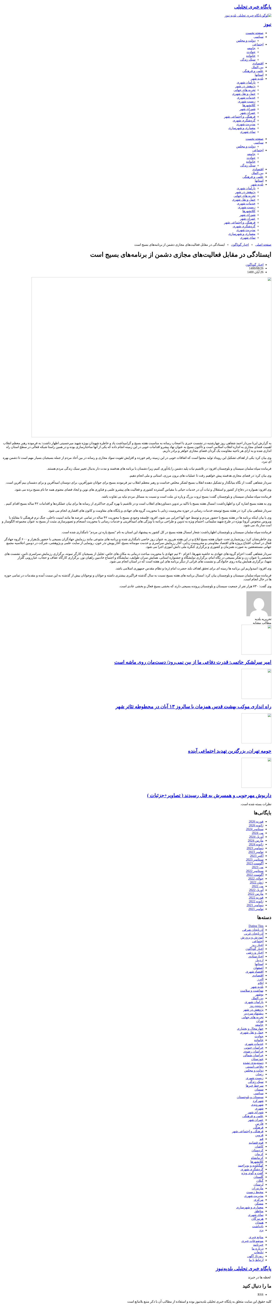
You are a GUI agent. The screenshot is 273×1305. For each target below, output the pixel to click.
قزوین (259, 1135)
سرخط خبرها (254, 1085)
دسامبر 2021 (255, 905)
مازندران (257, 1188)
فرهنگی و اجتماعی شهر (239, 116)
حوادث (251, 52)
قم (261, 1139)
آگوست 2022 (254, 874)
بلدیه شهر (257, 78)
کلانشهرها (248, 105)
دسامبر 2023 (255, 848)
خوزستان (257, 1059)
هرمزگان (257, 1218)
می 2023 (257, 867)
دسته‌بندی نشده (253, 1062)
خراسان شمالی (253, 1055)
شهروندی (257, 1104)
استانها (259, 74)
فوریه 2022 (256, 897)
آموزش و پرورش (252, 937)
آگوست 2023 (254, 863)
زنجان (259, 1074)
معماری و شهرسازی (241, 128)
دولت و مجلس (245, 40)
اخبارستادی (255, 956)
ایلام (260, 983)
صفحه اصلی (263, 244)
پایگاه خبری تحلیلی (252, 6)
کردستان (257, 1150)
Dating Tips (256, 926)
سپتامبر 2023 (254, 859)
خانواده (250, 55)
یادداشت (257, 1226)
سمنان (259, 1089)
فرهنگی (258, 1127)
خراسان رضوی (253, 1051)
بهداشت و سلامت (251, 990)
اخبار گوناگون (240, 244)
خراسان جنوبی (253, 1047)
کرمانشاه (257, 1158)
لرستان (258, 1184)
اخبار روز (257, 945)
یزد (261, 1230)
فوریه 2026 (256, 821)
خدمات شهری (246, 97)
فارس (259, 1123)
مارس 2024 (255, 840)
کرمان (259, 1154)
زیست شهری (246, 101)
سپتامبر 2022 (254, 871)
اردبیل (259, 960)
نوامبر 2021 (255, 909)
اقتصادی (257, 63)
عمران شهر (247, 112)
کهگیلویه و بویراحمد (250, 1165)
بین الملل (257, 67)
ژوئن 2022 (256, 882)
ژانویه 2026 (256, 825)
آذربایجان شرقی (252, 929)
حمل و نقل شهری (243, 93)
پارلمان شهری (246, 82)
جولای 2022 (255, 878)
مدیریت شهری (245, 124)
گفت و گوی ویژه (252, 1173)
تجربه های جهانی (244, 90)
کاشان (259, 1146)
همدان (259, 1222)
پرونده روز (256, 1005)
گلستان (258, 1177)
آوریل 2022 (256, 890)
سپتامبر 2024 (254, 829)
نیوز (267, 24)
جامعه (251, 48)
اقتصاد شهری (254, 971)
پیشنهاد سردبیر (253, 1013)
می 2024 (257, 833)
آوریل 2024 (256, 836)
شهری (259, 1108)
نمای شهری (247, 131)
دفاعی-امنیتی (254, 1066)
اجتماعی (257, 44)
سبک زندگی (247, 59)
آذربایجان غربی (253, 933)
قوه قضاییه (256, 1142)
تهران (259, 1021)
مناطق (258, 1211)
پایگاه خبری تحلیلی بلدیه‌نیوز (243, 1268)
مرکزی (258, 1199)
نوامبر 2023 (255, 852)
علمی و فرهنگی (252, 71)
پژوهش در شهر (245, 86)
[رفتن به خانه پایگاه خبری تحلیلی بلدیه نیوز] (248, 15)
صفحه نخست (254, 33)
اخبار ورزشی (254, 952)
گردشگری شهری (244, 120)
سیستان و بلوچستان (250, 1097)
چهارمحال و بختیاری (250, 1028)
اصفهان (258, 967)
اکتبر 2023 (256, 855)
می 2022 (257, 886)
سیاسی (258, 36)
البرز (260, 979)
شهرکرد (258, 1101)
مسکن (259, 1203)
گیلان (259, 1180)
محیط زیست (254, 1192)
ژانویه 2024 (256, 844)
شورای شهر (247, 109)
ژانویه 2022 (256, 901)
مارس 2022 (255, 893)
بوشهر (259, 994)
